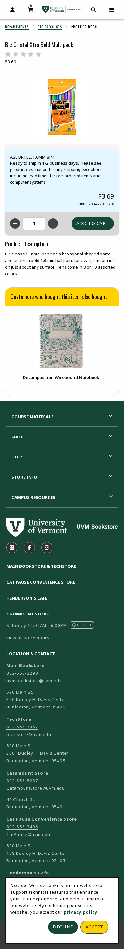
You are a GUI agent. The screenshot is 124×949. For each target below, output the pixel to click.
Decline (63, 927)
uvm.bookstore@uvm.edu (34, 680)
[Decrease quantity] (15, 223)
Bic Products (50, 26)
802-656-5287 (22, 780)
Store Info (24, 477)
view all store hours (28, 637)
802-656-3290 (22, 673)
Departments (17, 26)
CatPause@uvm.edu (28, 834)
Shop (17, 437)
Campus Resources (33, 497)
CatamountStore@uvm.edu (35, 788)
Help (16, 457)
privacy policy (81, 912)
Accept (95, 927)
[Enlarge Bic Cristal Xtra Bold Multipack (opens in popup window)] (62, 107)
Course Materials (32, 416)
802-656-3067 (22, 727)
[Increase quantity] (53, 223)
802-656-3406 (22, 827)
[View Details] (61, 341)
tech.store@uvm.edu (28, 734)
